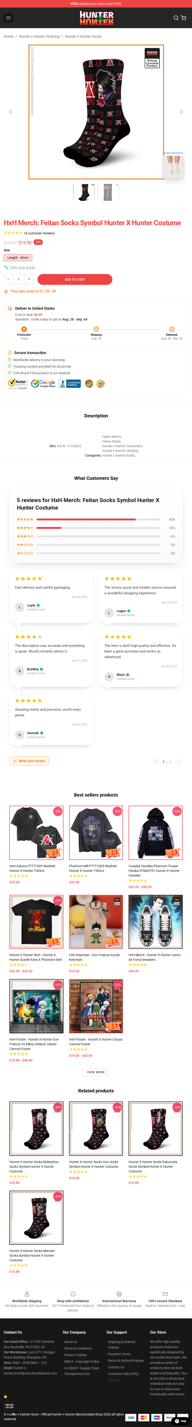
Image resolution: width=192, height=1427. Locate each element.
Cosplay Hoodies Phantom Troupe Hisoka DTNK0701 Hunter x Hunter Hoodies (154, 870)
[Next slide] (181, 112)
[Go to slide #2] (108, 192)
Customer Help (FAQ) (123, 1374)
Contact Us (116, 1367)
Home (9, 36)
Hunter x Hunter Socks (83, 36)
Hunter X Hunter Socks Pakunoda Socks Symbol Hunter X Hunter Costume (153, 1166)
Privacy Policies (75, 1355)
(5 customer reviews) (39, 233)
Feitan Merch (111, 437)
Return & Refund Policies (126, 1360)
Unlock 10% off (9, 1406)
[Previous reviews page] (155, 762)
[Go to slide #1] (84, 192)
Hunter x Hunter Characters (122, 446)
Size (7, 250)
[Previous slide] (11, 112)
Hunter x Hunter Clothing (39, 36)
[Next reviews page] (178, 762)
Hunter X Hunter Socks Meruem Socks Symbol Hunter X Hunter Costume (32, 1255)
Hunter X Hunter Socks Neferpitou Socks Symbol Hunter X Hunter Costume (34, 1166)
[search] (176, 18)
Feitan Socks (111, 441)
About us (70, 1342)
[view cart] (183, 18)
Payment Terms (119, 1354)
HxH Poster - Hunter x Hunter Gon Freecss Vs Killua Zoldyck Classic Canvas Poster (34, 1044)
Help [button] (183, 1421)
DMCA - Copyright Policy (81, 1361)
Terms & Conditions (78, 1348)
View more (96, 1072)
